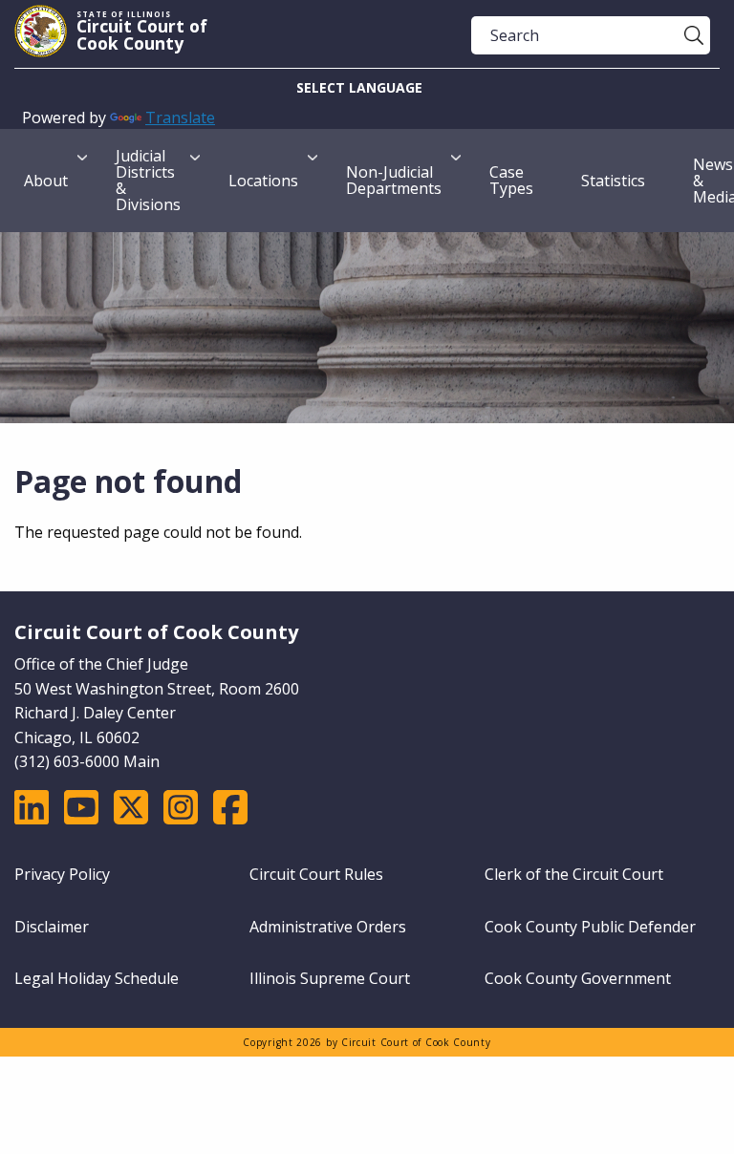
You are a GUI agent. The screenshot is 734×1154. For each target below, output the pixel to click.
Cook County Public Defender (590, 926)
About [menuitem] (46, 180)
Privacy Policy (62, 874)
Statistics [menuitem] (613, 180)
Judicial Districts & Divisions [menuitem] (148, 180)
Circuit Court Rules (316, 874)
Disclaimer (51, 926)
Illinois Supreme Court (329, 978)
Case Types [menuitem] (511, 180)
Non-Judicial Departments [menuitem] (394, 180)
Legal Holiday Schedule (96, 978)
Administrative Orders (327, 926)
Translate (180, 117)
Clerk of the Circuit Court (574, 874)
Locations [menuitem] (263, 180)
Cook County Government (578, 978)
